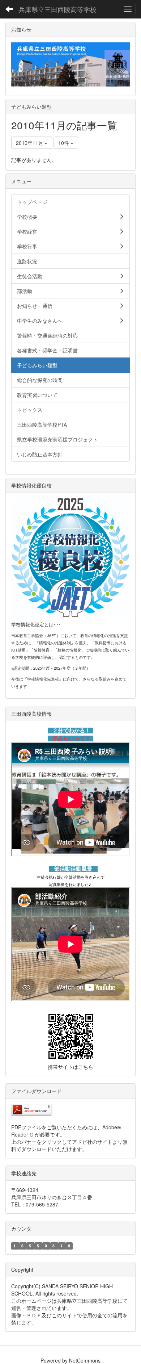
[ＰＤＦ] (31, 1109)
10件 (64, 142)
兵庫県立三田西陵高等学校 (57, 9)
